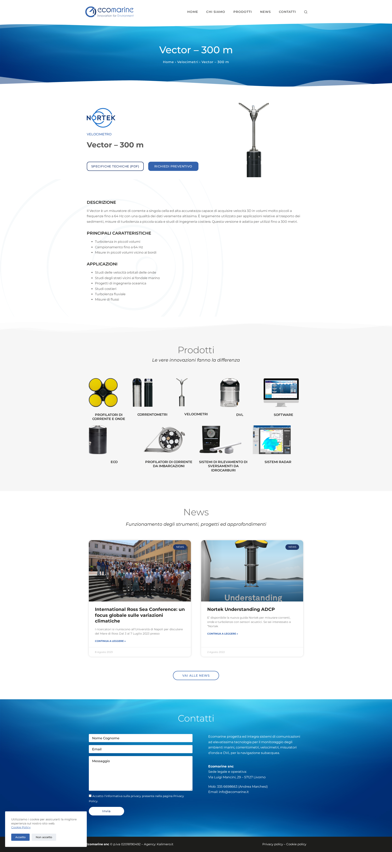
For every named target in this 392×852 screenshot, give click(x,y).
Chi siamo (215, 12)
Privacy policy (272, 844)
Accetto (20, 837)
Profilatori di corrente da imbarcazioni (168, 464)
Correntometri (152, 415)
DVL (239, 415)
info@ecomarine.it (234, 792)
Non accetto (44, 837)
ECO (114, 462)
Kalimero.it (165, 844)
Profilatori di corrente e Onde (108, 417)
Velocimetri (187, 62)
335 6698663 (227, 787)
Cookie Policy (21, 827)
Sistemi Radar (278, 462)
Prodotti (242, 12)
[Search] (305, 11)
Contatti (287, 12)
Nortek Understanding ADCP (241, 609)
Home (192, 12)
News (265, 12)
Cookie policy (296, 844)
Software (283, 415)
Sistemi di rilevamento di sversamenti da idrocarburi (223, 466)
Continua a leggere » (110, 641)
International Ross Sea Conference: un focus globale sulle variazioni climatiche (140, 615)
